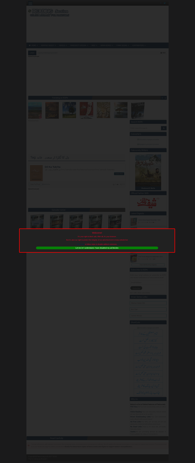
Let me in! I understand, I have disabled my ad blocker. (97, 248)
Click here (81, 244)
